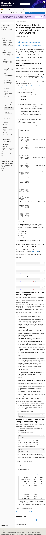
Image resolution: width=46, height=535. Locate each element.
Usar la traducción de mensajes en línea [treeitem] (7, 139)
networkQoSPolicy (41, 77)
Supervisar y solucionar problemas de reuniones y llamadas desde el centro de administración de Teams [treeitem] (9, 71)
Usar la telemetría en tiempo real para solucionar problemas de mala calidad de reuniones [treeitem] (8, 120)
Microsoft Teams (23, 21)
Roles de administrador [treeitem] (7, 42)
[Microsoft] (2, 9)
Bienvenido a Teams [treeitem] (6, 25)
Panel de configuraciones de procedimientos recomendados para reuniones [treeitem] (9, 89)
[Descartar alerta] (44, 2)
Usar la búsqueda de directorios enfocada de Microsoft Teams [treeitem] (7, 143)
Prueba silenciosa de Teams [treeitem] (8, 94)
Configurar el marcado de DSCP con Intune (25, 41)
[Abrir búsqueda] (38, 10)
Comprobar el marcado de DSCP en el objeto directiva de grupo (29, 45)
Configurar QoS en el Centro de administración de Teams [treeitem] (9, 113)
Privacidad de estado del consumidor (8, 534)
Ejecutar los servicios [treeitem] (7, 132)
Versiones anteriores (21, 532)
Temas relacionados (21, 46)
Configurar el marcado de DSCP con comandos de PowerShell (28, 42)
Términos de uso (20, 534)
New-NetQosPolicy (35, 251)
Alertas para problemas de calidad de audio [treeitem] (8, 76)
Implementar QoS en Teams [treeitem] (9, 105)
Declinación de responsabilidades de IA (8, 532)
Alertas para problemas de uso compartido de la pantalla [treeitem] (8, 84)
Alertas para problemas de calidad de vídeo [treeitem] (8, 79)
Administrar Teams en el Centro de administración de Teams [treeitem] (8, 46)
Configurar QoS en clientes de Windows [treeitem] (9, 108)
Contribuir (32, 532)
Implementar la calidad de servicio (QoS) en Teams (27, 511)
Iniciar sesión (42, 9)
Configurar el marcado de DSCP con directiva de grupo (27, 44)
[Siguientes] (35, 9)
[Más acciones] (44, 22)
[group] (31, 174)
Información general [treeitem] (7, 40)
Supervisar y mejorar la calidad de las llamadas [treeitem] (8, 65)
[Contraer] (14, 21)
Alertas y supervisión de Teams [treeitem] (7, 130)
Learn (18, 21)
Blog (27, 532)
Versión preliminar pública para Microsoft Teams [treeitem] (8, 135)
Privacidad (37, 532)
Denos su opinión (39, 16)
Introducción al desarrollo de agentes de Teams (35, 12)
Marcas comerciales (28, 534)
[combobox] (7, 23)
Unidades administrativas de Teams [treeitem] (8, 50)
